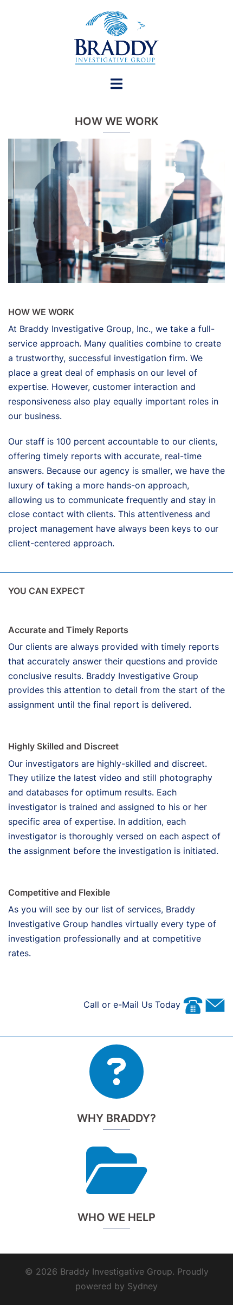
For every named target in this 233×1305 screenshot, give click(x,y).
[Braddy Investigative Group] (116, 36)
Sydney (142, 1286)
